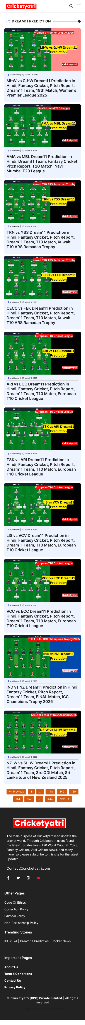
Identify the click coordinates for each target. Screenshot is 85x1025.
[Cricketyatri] (21, 6)
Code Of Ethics (15, 902)
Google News (31, 1008)
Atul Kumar (15, 75)
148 (50, 791)
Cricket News (61, 941)
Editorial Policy (14, 916)
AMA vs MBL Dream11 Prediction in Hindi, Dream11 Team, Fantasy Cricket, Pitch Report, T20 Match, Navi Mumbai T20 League (42, 163)
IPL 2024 (10, 941)
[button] (71, 6)
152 (29, 799)
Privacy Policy (54, 1008)
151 (18, 799)
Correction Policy (16, 909)
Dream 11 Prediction (34, 941)
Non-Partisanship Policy (21, 923)
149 (62, 791)
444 (50, 799)
